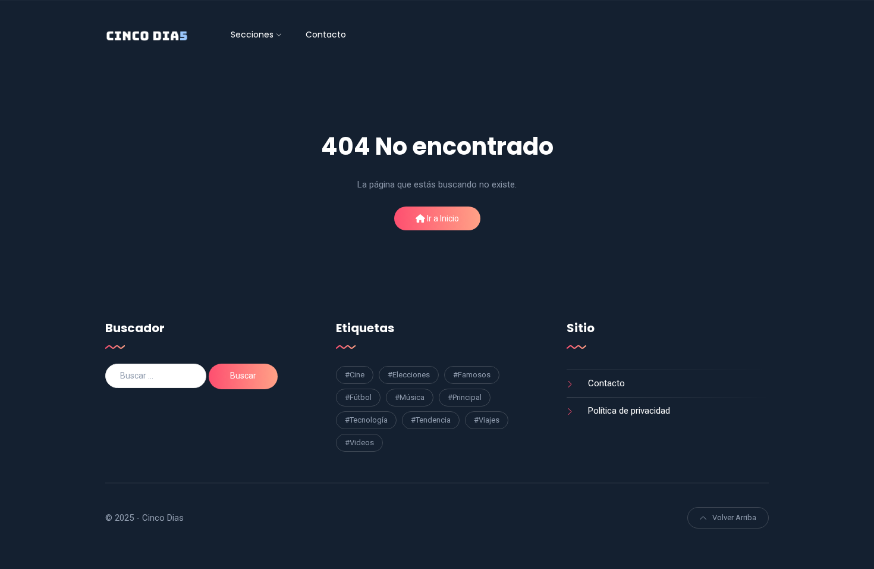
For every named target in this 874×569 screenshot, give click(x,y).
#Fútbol (358, 397)
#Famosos (472, 374)
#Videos (359, 442)
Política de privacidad (629, 410)
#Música (410, 397)
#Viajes (486, 419)
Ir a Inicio (442, 218)
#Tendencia (431, 419)
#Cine (354, 374)
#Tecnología (366, 419)
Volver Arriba (734, 517)
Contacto (326, 34)
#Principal (465, 397)
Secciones (252, 34)
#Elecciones (409, 374)
